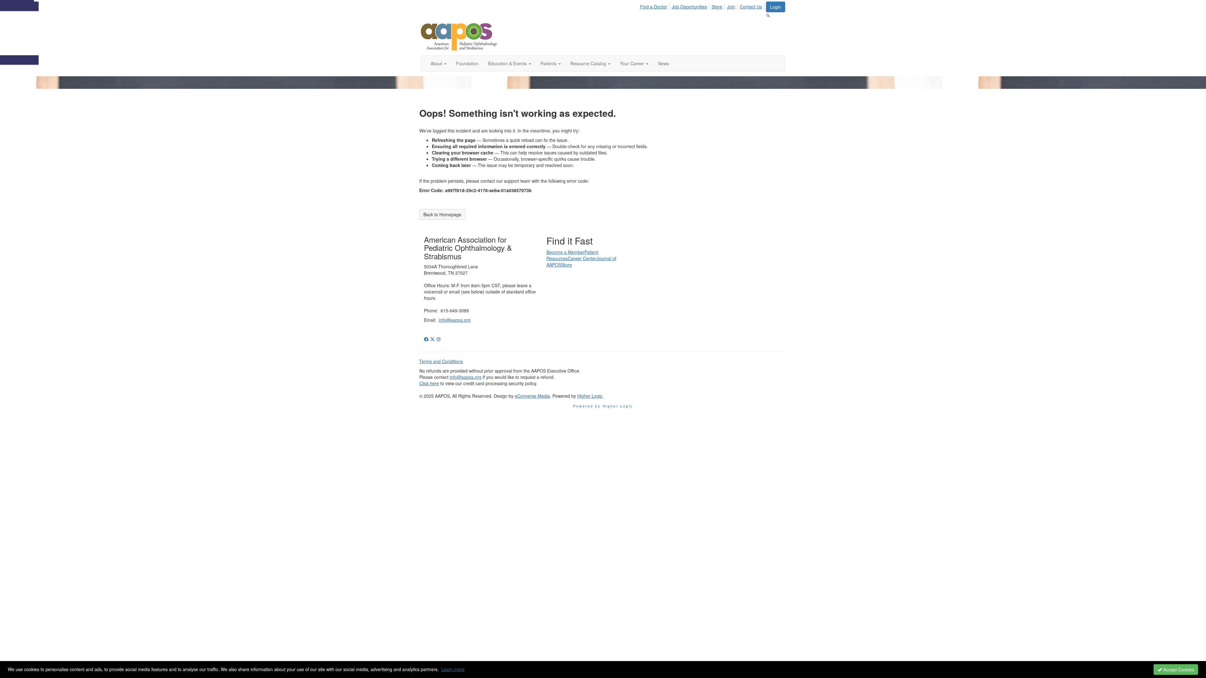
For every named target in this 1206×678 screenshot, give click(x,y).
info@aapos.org (454, 320)
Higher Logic (589, 396)
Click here (429, 383)
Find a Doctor (653, 6)
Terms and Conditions (441, 361)
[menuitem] (655, 6)
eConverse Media (532, 396)
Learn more (452, 669)
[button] (438, 63)
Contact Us (751, 6)
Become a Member (565, 252)
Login (775, 7)
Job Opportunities (689, 6)
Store (717, 6)
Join (731, 6)
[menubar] (702, 6)
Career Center (582, 258)
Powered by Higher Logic (603, 405)
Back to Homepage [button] (442, 214)
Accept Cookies (1178, 669)
